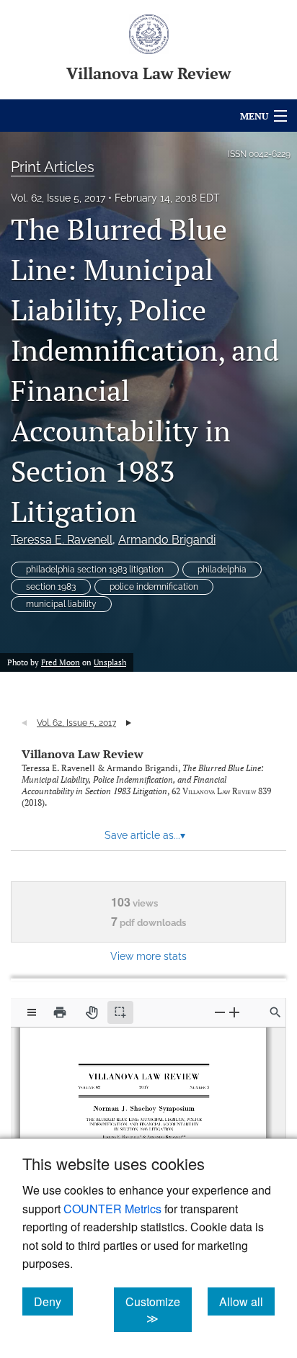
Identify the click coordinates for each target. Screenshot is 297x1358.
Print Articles (52, 167)
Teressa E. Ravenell (61, 540)
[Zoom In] (234, 1012)
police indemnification (154, 587)
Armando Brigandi (167, 540)
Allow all (247, 1301)
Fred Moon (60, 662)
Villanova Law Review (82, 754)
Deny (53, 1301)
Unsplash (110, 662)
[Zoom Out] (220, 1012)
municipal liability (61, 604)
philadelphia (222, 570)
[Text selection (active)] (120, 1012)
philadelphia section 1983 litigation (95, 570)
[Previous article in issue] (24, 723)
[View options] (31, 1012)
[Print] (60, 1012)
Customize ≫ (158, 1309)
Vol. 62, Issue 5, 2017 (58, 198)
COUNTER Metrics (112, 1208)
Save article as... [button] (145, 835)
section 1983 (51, 587)
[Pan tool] (92, 1012)
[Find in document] (275, 1012)
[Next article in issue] (129, 723)
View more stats (148, 956)
